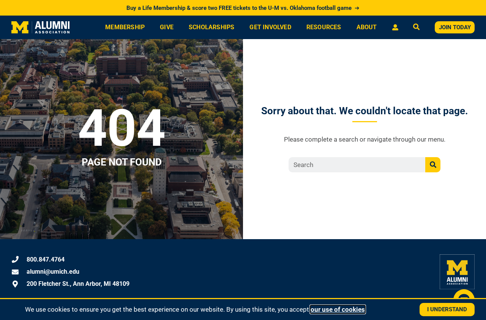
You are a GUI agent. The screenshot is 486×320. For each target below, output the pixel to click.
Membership (125, 27)
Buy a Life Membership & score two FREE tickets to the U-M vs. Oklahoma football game (243, 8)
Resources (323, 27)
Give (167, 27)
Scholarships (211, 27)
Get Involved (270, 27)
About (367, 27)
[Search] (432, 164)
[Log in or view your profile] (395, 27)
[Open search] (416, 27)
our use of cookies (338, 309)
